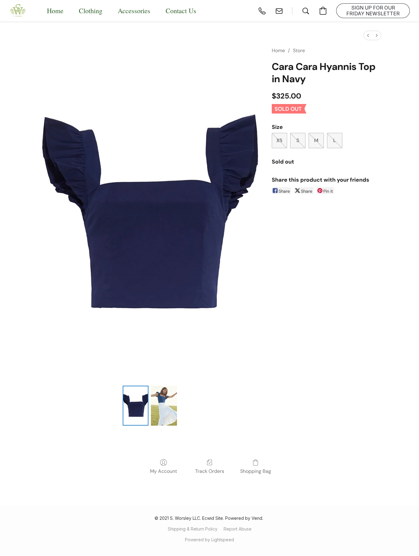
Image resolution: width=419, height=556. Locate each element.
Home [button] (55, 10)
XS (279, 140)
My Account (163, 471)
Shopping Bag (255, 471)
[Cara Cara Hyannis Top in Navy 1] (164, 406)
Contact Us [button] (181, 10)
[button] (18, 10)
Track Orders (209, 471)
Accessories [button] (134, 10)
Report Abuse (238, 528)
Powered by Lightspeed (209, 539)
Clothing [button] (90, 10)
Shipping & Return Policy (192, 528)
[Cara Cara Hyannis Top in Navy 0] (135, 406)
